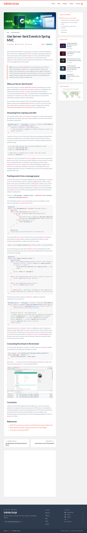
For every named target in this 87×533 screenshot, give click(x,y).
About (71, 3)
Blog (59, 3)
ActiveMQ (18, 181)
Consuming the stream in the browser (68, 27)
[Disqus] (29, 474)
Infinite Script (11, 3)
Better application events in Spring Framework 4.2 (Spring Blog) (28, 427)
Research (47, 512)
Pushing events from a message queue (69, 23)
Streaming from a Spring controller (70, 20)
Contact (78, 3)
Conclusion (64, 30)
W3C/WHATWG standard (29, 87)
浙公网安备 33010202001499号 (76, 530)
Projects (65, 3)
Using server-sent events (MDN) (19, 430)
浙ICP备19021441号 (65, 530)
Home (53, 3)
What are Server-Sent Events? (68, 18)
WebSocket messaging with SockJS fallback (19, 107)
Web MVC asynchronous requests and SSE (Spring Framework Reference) (31, 425)
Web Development (15, 32)
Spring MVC (49, 44)
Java (43, 44)
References (64, 32)
